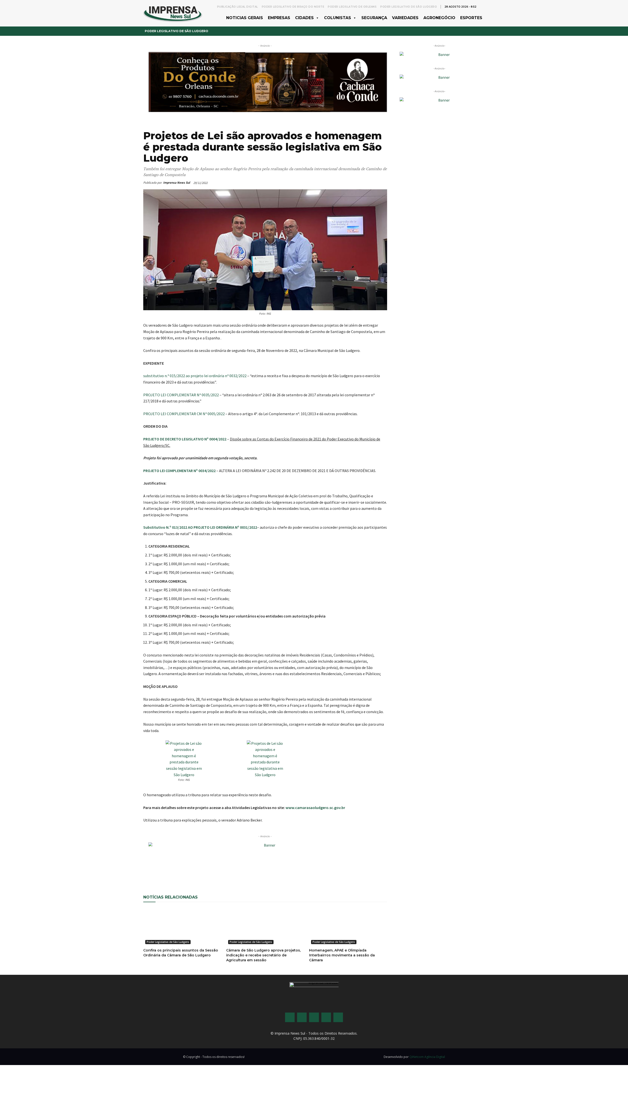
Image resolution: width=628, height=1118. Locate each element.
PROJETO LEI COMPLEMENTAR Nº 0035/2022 (181, 394)
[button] (482, 6)
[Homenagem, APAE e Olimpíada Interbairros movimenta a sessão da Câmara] (348, 926)
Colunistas (337, 17)
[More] (258, 871)
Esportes (471, 17)
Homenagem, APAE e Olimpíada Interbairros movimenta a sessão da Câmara (342, 955)
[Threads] (338, 1017)
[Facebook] (178, 871)
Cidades (304, 17)
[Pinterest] (212, 871)
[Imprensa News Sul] (172, 13)
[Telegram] (235, 871)
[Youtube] (326, 1017)
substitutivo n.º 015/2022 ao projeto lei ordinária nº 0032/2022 (195, 375)
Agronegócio (439, 17)
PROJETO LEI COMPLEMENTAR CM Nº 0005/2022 (184, 413)
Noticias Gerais (244, 17)
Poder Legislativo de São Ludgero (176, 31)
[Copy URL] (246, 871)
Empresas (279, 17)
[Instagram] (302, 1017)
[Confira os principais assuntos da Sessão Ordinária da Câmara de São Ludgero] (182, 926)
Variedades (405, 17)
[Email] (201, 871)
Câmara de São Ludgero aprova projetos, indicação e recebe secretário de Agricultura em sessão (263, 955)
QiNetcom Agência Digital (427, 1057)
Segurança (374, 17)
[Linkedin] (224, 871)
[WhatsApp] (190, 871)
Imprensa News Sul (176, 182)
